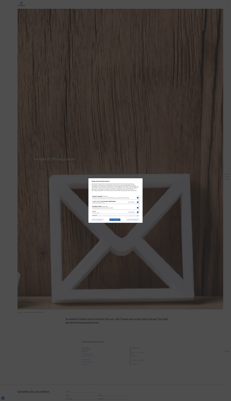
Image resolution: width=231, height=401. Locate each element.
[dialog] (115, 200)
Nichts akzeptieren (97, 219)
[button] (137, 197)
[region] (115, 205)
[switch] (138, 197)
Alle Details (131, 202)
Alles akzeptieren (115, 219)
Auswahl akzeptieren (133, 219)
